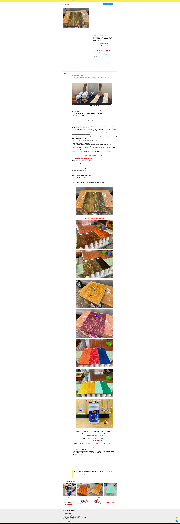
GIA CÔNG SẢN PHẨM (98, 4)
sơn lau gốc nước (100, 54)
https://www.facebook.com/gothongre (99, 438)
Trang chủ (73, 4)
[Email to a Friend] (96, 56)
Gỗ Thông (79, 4)
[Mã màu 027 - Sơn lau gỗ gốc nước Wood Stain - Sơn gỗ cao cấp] (96, 489)
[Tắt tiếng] (109, 104)
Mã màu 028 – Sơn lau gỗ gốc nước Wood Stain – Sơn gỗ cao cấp (83, 497)
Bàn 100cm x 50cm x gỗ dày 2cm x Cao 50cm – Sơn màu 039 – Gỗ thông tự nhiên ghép (110, 498)
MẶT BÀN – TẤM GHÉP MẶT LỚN (88, 4)
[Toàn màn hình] (111, 104)
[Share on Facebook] (93, 56)
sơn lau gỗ (96, 54)
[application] (92, 94)
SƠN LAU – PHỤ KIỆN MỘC (107, 4)
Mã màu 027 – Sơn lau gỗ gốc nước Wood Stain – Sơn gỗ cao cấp (96, 497)
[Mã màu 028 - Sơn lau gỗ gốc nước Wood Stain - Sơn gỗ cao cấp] (83, 489)
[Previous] (63, 496)
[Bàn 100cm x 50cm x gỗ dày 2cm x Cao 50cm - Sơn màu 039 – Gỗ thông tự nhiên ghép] (110, 489)
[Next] (116, 496)
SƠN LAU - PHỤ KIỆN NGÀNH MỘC (102, 35)
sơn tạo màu (111, 54)
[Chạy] (73, 104)
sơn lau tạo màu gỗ (106, 54)
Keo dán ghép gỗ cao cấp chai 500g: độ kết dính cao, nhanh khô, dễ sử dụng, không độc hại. (69, 498)
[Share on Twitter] (94, 56)
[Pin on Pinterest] (98, 56)
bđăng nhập (79, 474)
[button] (92, 94)
